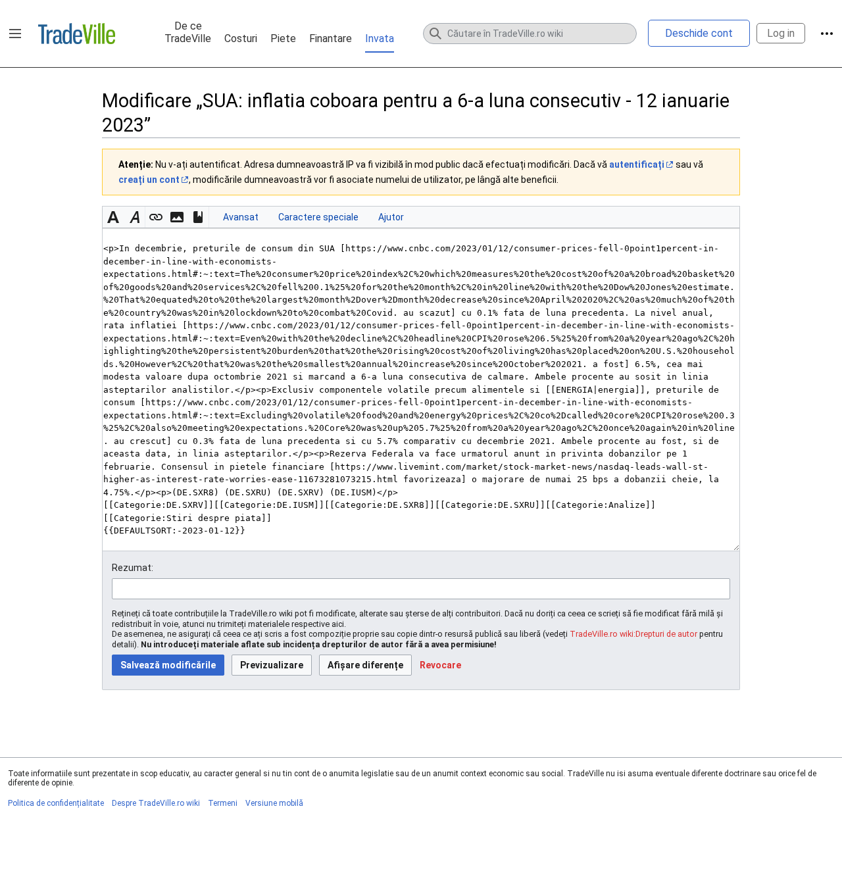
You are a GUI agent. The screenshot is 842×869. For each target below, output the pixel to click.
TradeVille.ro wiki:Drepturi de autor (633, 634)
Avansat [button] (241, 217)
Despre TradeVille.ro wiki (156, 803)
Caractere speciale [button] (318, 217)
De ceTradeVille (187, 32)
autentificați (636, 164)
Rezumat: (132, 567)
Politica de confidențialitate (56, 803)
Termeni (222, 803)
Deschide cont (699, 33)
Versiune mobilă (274, 803)
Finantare (330, 38)
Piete (283, 38)
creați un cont (149, 179)
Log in (781, 33)
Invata (379, 38)
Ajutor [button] (391, 217)
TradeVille (76, 33)
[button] (15, 33)
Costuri (240, 38)
